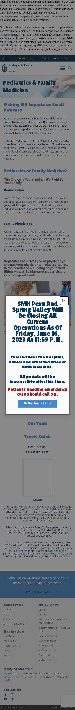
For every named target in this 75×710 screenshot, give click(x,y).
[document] (37, 355)
